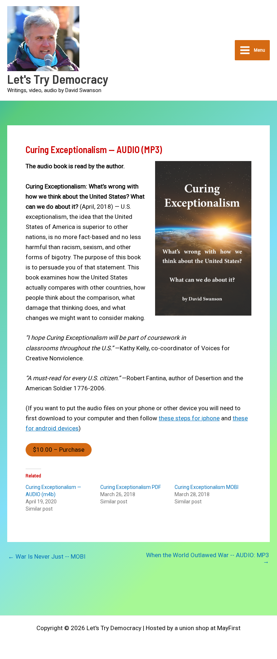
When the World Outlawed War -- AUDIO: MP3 (207, 558)
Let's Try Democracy (58, 78)
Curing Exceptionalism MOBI (206, 487)
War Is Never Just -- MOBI (46, 557)
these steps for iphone (189, 418)
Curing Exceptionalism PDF (130, 487)
